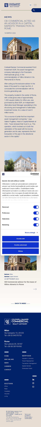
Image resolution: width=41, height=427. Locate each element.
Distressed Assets (27, 368)
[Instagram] (34, 384)
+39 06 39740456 (14, 347)
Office (6, 386)
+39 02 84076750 (14, 336)
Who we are (9, 359)
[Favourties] (30, 5)
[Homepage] (12, 5)
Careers (7, 366)
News (6, 363)
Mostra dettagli (30, 232)
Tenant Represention (28, 361)
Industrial (6, 393)
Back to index (20, 303)
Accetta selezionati (20, 245)
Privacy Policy (9, 420)
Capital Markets (26, 366)
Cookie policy (28, 418)
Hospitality (7, 391)
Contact (7, 369)
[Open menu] (35, 5)
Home (6, 356)
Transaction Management (29, 363)
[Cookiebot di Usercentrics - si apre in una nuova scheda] (30, 174)
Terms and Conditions (27, 414)
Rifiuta (20, 251)
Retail (5, 388)
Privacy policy (28, 417)
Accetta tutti (20, 238)
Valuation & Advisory (28, 358)
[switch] (36, 213)
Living (6, 396)
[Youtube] (34, 387)
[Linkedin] (34, 380)
